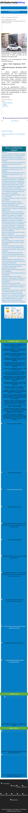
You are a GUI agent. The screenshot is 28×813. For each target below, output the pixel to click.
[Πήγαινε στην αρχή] (13, 787)
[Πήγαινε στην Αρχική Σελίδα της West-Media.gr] (5, 787)
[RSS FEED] (19, 795)
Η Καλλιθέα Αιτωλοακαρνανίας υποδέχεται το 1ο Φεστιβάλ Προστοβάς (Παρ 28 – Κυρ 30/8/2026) (14, 359)
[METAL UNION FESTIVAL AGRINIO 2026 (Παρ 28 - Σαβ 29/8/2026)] (14, 270)
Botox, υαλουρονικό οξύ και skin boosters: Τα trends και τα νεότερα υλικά (14, 775)
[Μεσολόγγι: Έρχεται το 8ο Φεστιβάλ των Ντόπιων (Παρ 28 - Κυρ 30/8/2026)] (14, 229)
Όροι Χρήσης (16, 809)
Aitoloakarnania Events (13, 811)
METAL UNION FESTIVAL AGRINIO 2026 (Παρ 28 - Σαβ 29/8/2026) (15, 406)
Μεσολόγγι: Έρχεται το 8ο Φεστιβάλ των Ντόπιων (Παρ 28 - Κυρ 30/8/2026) (14, 387)
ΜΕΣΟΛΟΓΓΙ (6, 106)
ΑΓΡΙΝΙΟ (5, 104)
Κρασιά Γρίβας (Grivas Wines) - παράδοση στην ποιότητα (14, 724)
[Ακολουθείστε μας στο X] (3, 795)
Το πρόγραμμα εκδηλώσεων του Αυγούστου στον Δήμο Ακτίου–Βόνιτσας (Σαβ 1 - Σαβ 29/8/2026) (14, 384)
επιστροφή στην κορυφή (6, 131)
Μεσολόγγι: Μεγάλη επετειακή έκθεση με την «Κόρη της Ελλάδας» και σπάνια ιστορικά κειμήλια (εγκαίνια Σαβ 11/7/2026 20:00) (14, 266)
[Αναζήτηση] (25, 795)
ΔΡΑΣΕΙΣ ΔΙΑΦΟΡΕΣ (8, 103)
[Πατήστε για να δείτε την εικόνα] (14, 42)
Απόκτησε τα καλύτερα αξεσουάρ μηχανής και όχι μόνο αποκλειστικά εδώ (14, 752)
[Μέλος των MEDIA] (14, 803)
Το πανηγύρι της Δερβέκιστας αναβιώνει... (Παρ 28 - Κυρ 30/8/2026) (15, 369)
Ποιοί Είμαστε (23, 809)
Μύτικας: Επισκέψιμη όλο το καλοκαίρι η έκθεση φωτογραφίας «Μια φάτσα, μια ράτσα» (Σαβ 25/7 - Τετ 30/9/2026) (13, 242)
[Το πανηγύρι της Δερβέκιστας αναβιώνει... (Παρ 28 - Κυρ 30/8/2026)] (14, 195)
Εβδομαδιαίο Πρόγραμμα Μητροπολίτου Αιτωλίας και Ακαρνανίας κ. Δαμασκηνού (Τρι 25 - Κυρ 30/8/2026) (13, 174)
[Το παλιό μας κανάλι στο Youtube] (8, 795)
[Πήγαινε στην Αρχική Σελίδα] (19, 787)
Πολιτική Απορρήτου (7, 809)
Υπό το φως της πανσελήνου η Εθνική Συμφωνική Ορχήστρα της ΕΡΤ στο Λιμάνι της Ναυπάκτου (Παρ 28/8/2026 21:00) (14, 208)
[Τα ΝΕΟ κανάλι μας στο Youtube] (14, 795)
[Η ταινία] (4, 152)
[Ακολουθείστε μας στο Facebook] (24, 787)
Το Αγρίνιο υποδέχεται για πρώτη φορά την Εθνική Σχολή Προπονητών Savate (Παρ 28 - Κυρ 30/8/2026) (13, 164)
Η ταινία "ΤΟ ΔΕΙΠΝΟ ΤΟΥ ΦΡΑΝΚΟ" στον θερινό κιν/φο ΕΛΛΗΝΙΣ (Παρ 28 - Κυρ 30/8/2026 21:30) (15, 346)
